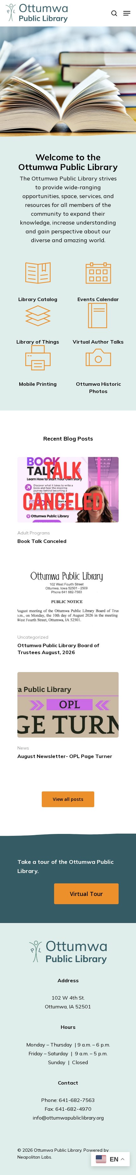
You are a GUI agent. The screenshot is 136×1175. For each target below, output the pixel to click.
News (23, 748)
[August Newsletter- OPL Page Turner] (68, 717)
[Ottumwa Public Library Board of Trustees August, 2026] (68, 610)
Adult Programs (33, 533)
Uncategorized (32, 637)
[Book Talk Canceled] (68, 502)
